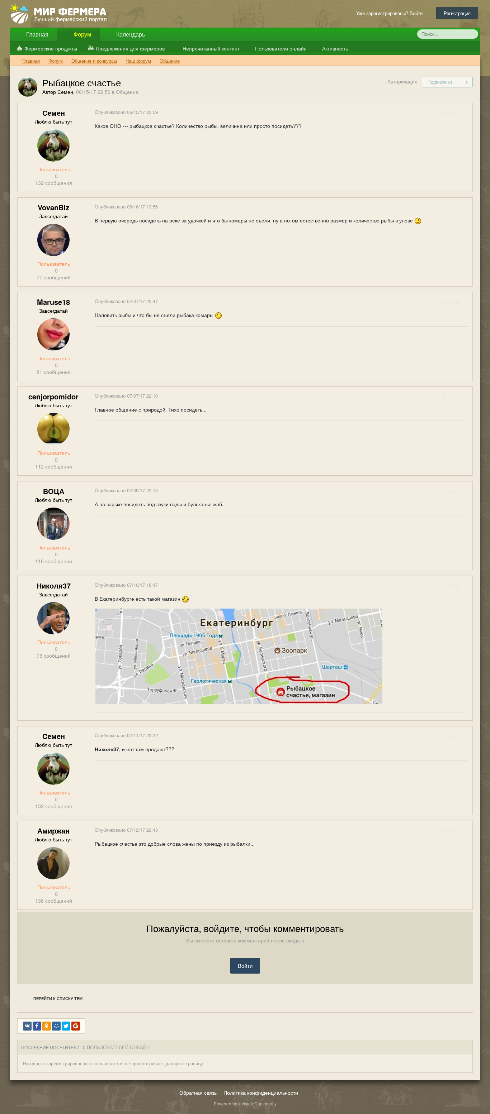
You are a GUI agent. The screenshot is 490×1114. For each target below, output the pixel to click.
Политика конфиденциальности (260, 1092)
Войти (245, 965)
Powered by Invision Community (245, 1103)
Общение (127, 91)
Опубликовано (126, 112)
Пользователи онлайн (280, 48)
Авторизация (402, 81)
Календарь (130, 34)
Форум (81, 34)
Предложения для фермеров (130, 48)
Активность (334, 48)
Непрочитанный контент (211, 48)
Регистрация (457, 13)
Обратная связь (198, 1092)
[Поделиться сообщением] (467, 112)
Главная (36, 34)
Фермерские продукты (50, 48)
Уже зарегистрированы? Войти (390, 13)
